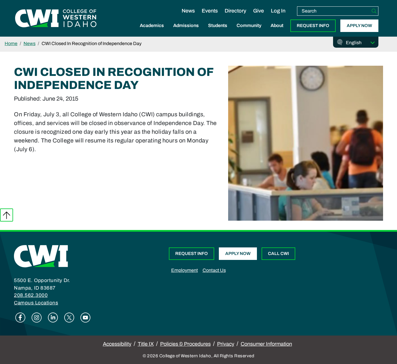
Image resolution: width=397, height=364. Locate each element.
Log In (278, 11)
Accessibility (117, 344)
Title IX (146, 344)
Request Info (313, 25)
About (277, 25)
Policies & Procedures (185, 344)
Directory (235, 11)
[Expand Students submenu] (217, 32)
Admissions (186, 25)
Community (249, 25)
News (188, 11)
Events (210, 11)
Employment (184, 270)
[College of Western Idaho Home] (55, 18)
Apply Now (359, 25)
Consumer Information (266, 344)
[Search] (374, 11)
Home (11, 43)
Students (217, 25)
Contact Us (214, 270)
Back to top (6, 215)
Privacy (225, 344)
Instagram (36, 317)
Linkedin (53, 317)
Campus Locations (36, 303)
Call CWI (278, 253)
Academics (152, 25)
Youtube (85, 317)
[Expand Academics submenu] (152, 32)
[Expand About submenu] (277, 32)
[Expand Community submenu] (249, 32)
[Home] (41, 256)
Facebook (20, 317)
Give (258, 11)
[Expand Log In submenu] (278, 17)
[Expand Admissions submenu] (186, 32)
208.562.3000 (31, 295)
